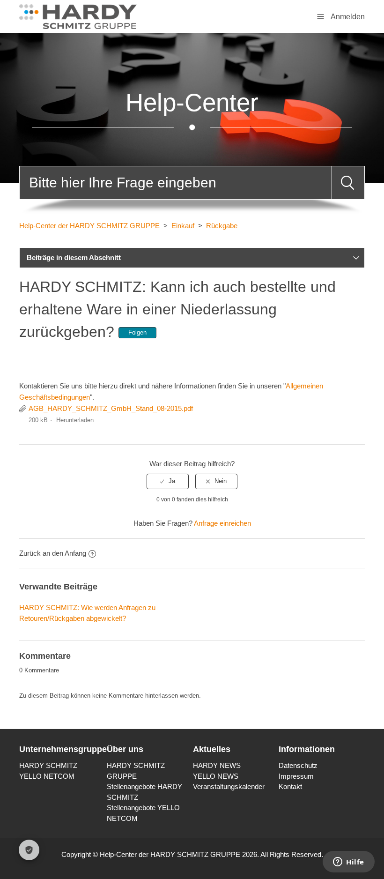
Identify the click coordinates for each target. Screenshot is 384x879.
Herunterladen (75, 420)
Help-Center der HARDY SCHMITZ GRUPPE (89, 226)
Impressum (296, 776)
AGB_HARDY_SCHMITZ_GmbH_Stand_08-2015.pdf (111, 408)
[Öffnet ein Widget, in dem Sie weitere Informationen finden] (349, 862)
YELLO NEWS (215, 776)
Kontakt (290, 786)
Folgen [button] (137, 332)
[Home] (78, 16)
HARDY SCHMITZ (48, 765)
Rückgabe (221, 226)
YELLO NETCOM (46, 776)
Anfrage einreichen (222, 523)
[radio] (168, 481)
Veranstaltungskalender (229, 786)
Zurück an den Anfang (52, 553)
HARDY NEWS (217, 765)
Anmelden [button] (348, 17)
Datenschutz (298, 765)
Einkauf (182, 226)
